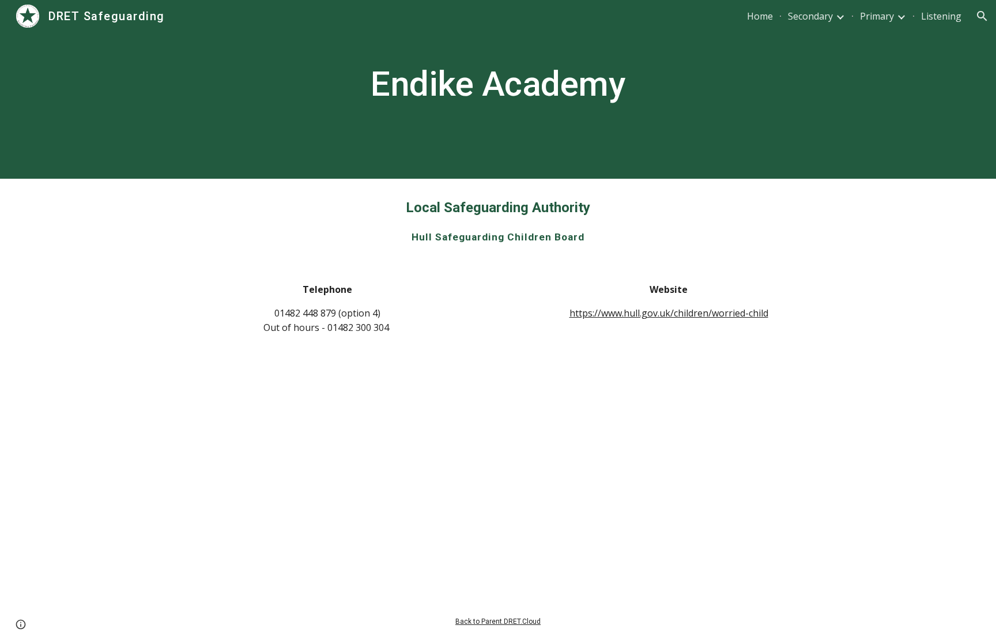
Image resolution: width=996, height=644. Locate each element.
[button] (982, 16)
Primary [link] (877, 16)
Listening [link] (941, 16)
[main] (498, 89)
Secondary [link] (810, 16)
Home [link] (760, 16)
